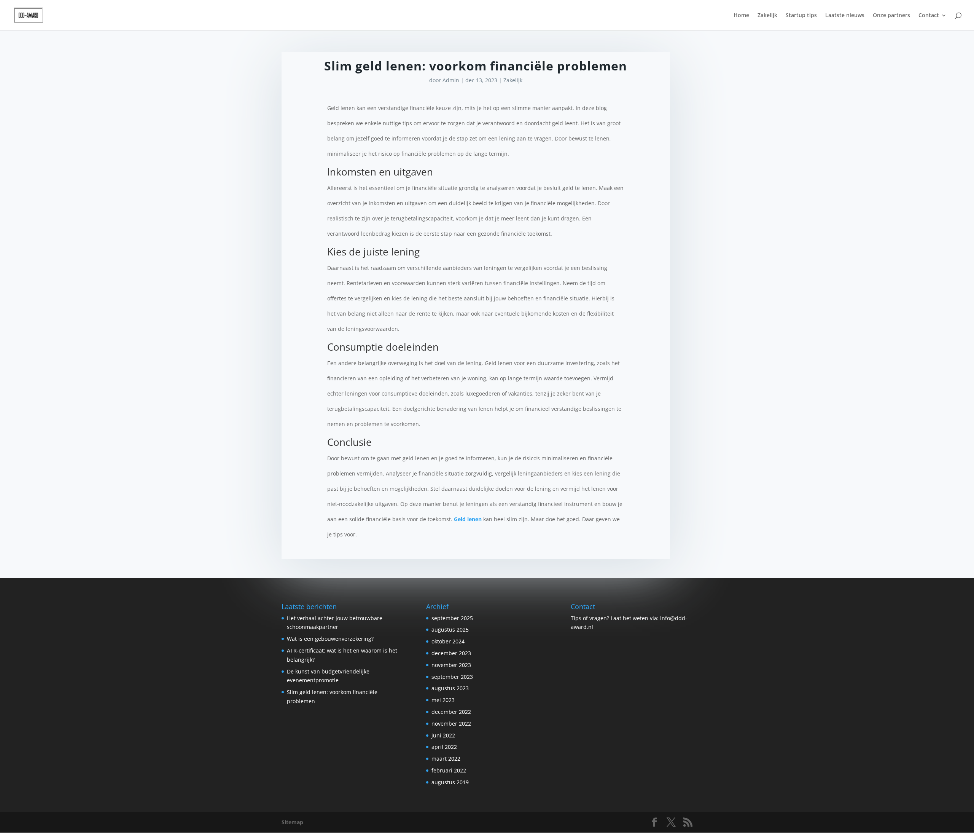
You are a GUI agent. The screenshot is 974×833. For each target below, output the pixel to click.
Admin (450, 80)
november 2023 (451, 665)
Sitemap (292, 822)
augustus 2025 (450, 629)
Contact (928, 16)
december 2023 (451, 653)
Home (741, 16)
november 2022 (451, 723)
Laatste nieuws (844, 16)
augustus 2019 (450, 782)
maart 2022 (445, 758)
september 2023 (452, 676)
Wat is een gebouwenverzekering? (330, 638)
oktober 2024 (448, 641)
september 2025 (452, 618)
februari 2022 (448, 770)
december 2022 (451, 711)
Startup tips (801, 16)
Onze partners (891, 16)
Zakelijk (767, 16)
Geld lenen (468, 519)
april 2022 (444, 746)
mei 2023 (443, 700)
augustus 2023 (450, 688)
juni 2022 (443, 735)
